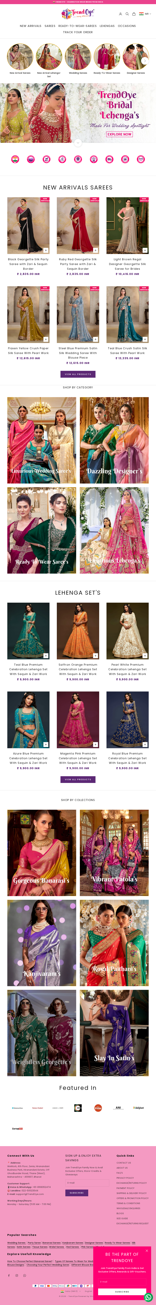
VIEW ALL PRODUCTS (78, 374)
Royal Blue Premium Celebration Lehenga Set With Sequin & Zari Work (127, 758)
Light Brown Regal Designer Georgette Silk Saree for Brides (127, 264)
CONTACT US (124, 1162)
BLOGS (120, 1213)
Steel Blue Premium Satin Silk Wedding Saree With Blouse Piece (78, 353)
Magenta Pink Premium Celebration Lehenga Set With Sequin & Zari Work (78, 758)
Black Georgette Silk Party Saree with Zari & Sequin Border (28, 264)
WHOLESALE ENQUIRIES (128, 1208)
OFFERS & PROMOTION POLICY (133, 1198)
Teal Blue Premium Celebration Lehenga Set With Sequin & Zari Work (28, 669)
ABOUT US (122, 1167)
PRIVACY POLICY (125, 1177)
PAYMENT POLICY (125, 1188)
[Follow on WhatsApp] (24, 1275)
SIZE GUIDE (122, 1218)
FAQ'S (120, 1172)
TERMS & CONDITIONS (128, 1203)
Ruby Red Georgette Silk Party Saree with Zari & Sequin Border (78, 264)
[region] (78, 113)
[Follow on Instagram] (16, 1275)
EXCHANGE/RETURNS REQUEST (133, 1223)
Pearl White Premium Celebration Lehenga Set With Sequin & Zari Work (127, 669)
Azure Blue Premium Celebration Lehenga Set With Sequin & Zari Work (28, 758)
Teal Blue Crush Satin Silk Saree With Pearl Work (127, 350)
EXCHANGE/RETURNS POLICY (132, 1183)
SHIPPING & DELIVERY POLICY (132, 1193)
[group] (78, 113)
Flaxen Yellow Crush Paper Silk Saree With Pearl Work (28, 350)
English (88, 1291)
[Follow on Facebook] (8, 1275)
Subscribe (122, 1291)
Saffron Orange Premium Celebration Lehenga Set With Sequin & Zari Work (78, 669)
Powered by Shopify (87, 1296)
